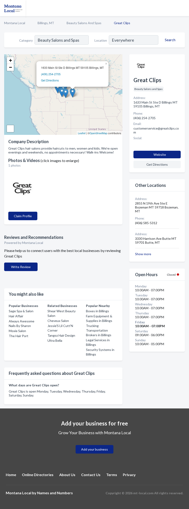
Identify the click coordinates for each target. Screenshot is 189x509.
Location (100, 40)
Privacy (129, 474)
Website (160, 154)
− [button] (10, 67)
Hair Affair (16, 316)
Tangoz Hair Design (61, 335)
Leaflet (82, 133)
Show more (143, 254)
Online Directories (37, 474)
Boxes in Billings (97, 311)
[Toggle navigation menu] (182, 8)
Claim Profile (23, 216)
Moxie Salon (17, 331)
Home (11, 474)
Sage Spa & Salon (21, 311)
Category (26, 40)
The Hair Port (18, 336)
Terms (111, 474)
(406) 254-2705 (51, 74)
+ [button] (10, 60)
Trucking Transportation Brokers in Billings (98, 330)
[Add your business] (94, 444)
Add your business (94, 449)
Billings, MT (46, 23)
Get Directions (50, 80)
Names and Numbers (55, 493)
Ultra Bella (54, 340)
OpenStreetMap (98, 133)
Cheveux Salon (58, 321)
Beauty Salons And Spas (84, 23)
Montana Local (14, 23)
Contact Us (90, 474)
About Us (67, 474)
